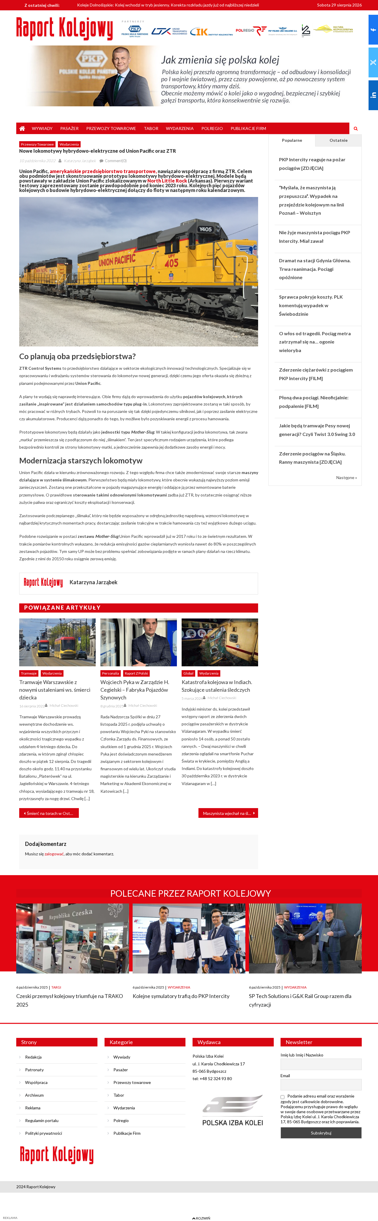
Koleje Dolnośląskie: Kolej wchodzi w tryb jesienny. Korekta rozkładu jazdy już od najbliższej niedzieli (168, 3)
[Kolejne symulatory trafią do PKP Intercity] (189, 938)
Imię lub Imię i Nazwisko (302, 1054)
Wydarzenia (180, 128)
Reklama (32, 1107)
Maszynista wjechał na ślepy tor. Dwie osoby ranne (230, 813)
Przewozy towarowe (111, 128)
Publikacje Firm (248, 128)
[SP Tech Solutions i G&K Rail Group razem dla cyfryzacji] (305, 938)
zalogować (54, 853)
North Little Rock (167, 180)
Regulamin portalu (41, 1120)
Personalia (110, 673)
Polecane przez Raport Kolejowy (190, 893)
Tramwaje (29, 673)
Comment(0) (116, 160)
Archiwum (34, 1095)
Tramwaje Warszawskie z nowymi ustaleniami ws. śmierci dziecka (54, 690)
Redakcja (33, 1056)
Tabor (151, 128)
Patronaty (34, 1069)
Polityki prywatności (43, 1133)
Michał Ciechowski (64, 705)
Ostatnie (339, 140)
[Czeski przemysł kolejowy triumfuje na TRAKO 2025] (72, 938)
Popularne (292, 140)
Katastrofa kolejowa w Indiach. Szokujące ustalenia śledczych (217, 686)
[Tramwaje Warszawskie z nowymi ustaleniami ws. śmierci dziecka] (57, 642)
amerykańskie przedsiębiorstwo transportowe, (103, 171)
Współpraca (36, 1082)
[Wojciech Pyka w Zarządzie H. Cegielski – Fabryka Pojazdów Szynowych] (138, 642)
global (188, 673)
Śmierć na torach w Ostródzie (53, 813)
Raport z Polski (136, 673)
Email (285, 1075)
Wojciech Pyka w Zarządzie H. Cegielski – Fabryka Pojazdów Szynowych (134, 690)
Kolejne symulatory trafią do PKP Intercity (181, 996)
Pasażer (69, 128)
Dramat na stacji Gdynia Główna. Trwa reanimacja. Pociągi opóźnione (315, 269)
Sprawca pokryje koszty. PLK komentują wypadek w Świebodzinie (311, 305)
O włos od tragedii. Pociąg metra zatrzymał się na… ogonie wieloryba (315, 342)
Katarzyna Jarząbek (80, 160)
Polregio (212, 128)
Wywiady (42, 128)
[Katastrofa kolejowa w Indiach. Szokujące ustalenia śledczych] (220, 642)
